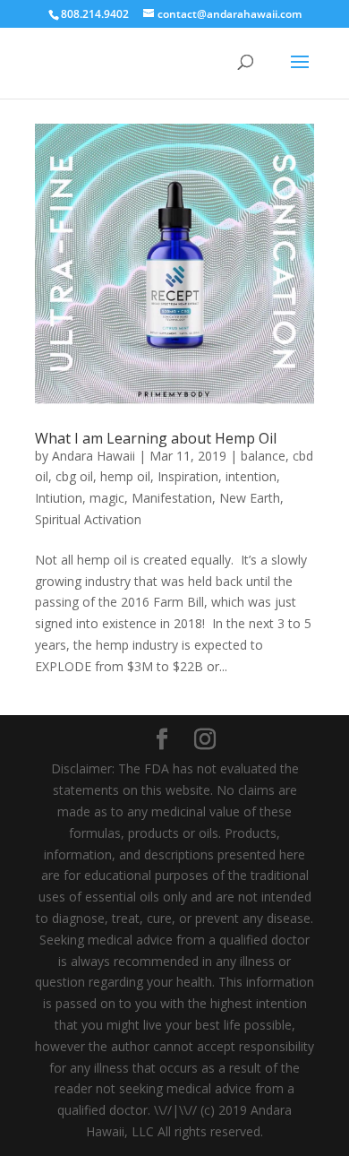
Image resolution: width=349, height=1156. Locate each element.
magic (106, 497)
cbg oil (74, 476)
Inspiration (187, 476)
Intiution (58, 497)
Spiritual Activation (88, 519)
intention (251, 476)
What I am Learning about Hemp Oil (156, 438)
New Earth (249, 497)
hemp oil (125, 476)
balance (263, 455)
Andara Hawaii (93, 455)
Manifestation (172, 497)
